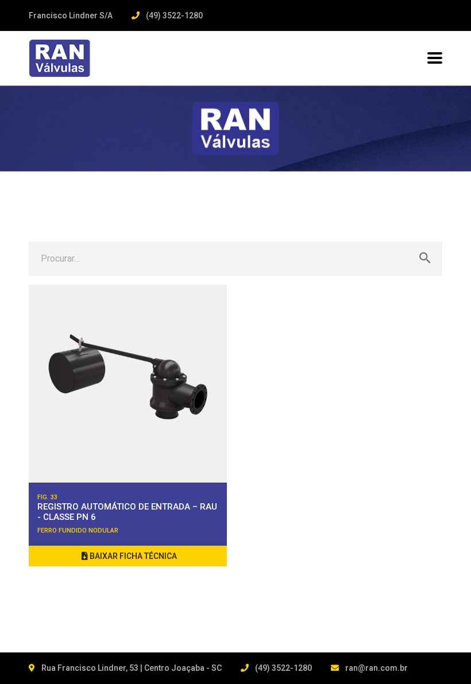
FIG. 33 (47, 497)
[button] (128, 556)
